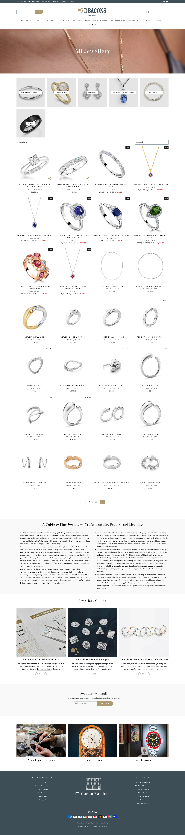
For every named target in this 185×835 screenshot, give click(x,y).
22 (96, 502)
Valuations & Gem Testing (143, 786)
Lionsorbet (104, 827)
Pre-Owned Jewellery (143, 782)
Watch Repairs (143, 793)
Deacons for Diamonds (80, 666)
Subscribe (63, 2)
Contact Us (42, 800)
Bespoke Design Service (43, 786)
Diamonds (51, 21)
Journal (55, 2)
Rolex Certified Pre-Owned (102, 21)
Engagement (27, 21)
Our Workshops (46, 2)
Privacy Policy (94, 823)
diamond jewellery (44, 669)
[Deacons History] (92, 740)
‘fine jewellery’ (132, 663)
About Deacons (21, 2)
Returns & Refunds (143, 803)
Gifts (139, 21)
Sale (91, 25)
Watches (77, 21)
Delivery (143, 800)
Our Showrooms (33, 2)
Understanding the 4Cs (33, 549)
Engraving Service (143, 796)
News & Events (43, 796)
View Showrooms (42, 793)
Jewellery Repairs (143, 789)
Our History (43, 782)
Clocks (148, 21)
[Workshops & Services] (41, 740)
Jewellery (65, 21)
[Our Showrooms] (144, 740)
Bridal (40, 21)
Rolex (87, 21)
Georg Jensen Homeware (125, 21)
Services (158, 21)
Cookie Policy (104, 823)
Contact (71, 2)
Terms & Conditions (83, 823)
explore (41, 674)
